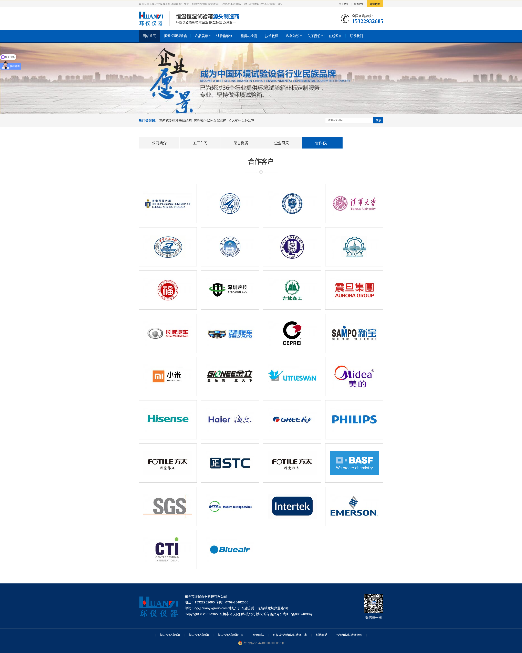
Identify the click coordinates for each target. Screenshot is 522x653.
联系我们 (359, 4)
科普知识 (292, 35)
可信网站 (258, 635)
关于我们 (344, 4)
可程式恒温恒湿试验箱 (210, 120)
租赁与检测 (249, 35)
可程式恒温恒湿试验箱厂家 (290, 635)
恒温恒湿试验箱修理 (349, 635)
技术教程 (271, 35)
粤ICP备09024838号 (298, 614)
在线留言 (335, 35)
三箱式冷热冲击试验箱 (175, 120)
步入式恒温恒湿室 (241, 120)
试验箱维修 (224, 35)
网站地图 (375, 4)
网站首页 (149, 35)
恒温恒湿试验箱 (175, 35)
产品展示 (201, 35)
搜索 (378, 120)
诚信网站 (321, 635)
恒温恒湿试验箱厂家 (230, 635)
